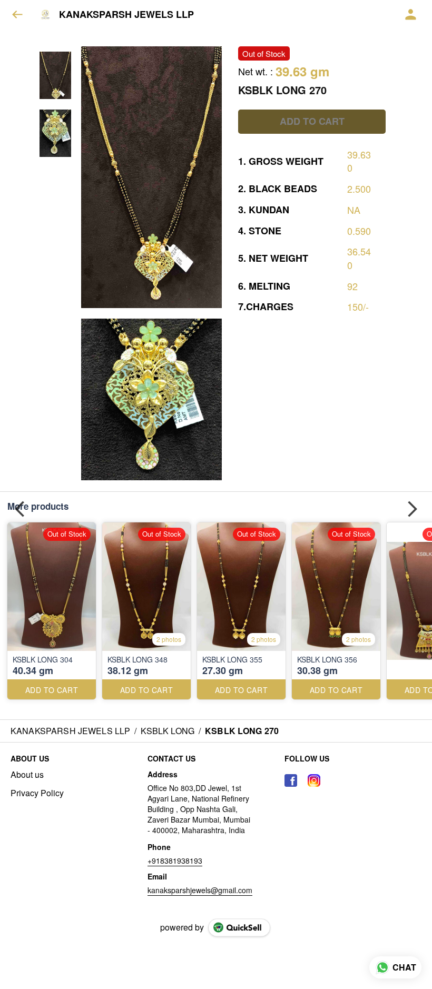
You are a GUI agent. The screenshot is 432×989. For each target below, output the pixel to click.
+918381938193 (175, 860)
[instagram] (314, 780)
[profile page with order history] (410, 14)
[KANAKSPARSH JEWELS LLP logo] (45, 15)
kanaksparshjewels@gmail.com (200, 890)
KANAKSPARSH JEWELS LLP (126, 14)
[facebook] (290, 780)
